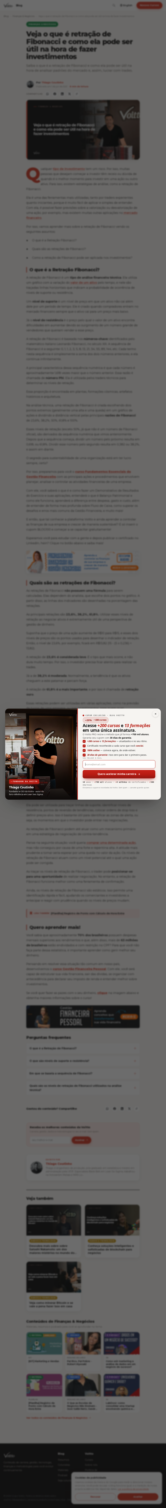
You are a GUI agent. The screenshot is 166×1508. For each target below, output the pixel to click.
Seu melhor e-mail (92, 758)
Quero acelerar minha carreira (117, 774)
